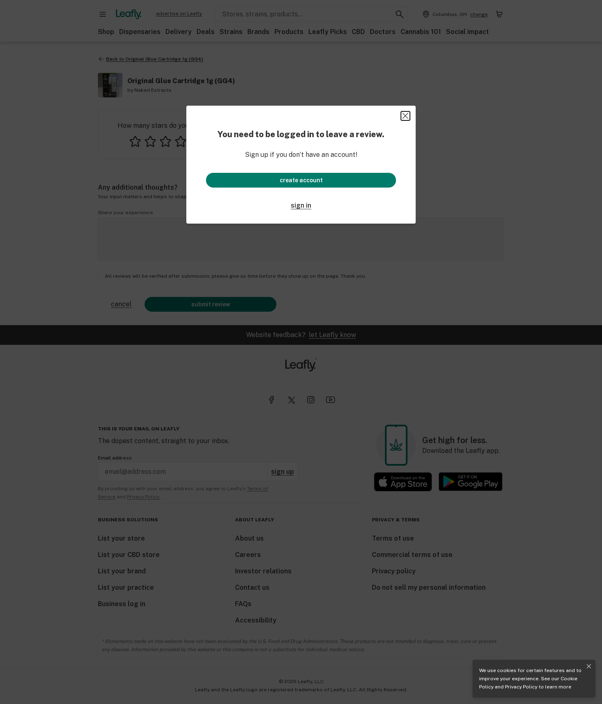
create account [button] (301, 180)
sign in (301, 205)
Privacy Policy (521, 687)
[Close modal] (405, 115)
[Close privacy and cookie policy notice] (589, 666)
